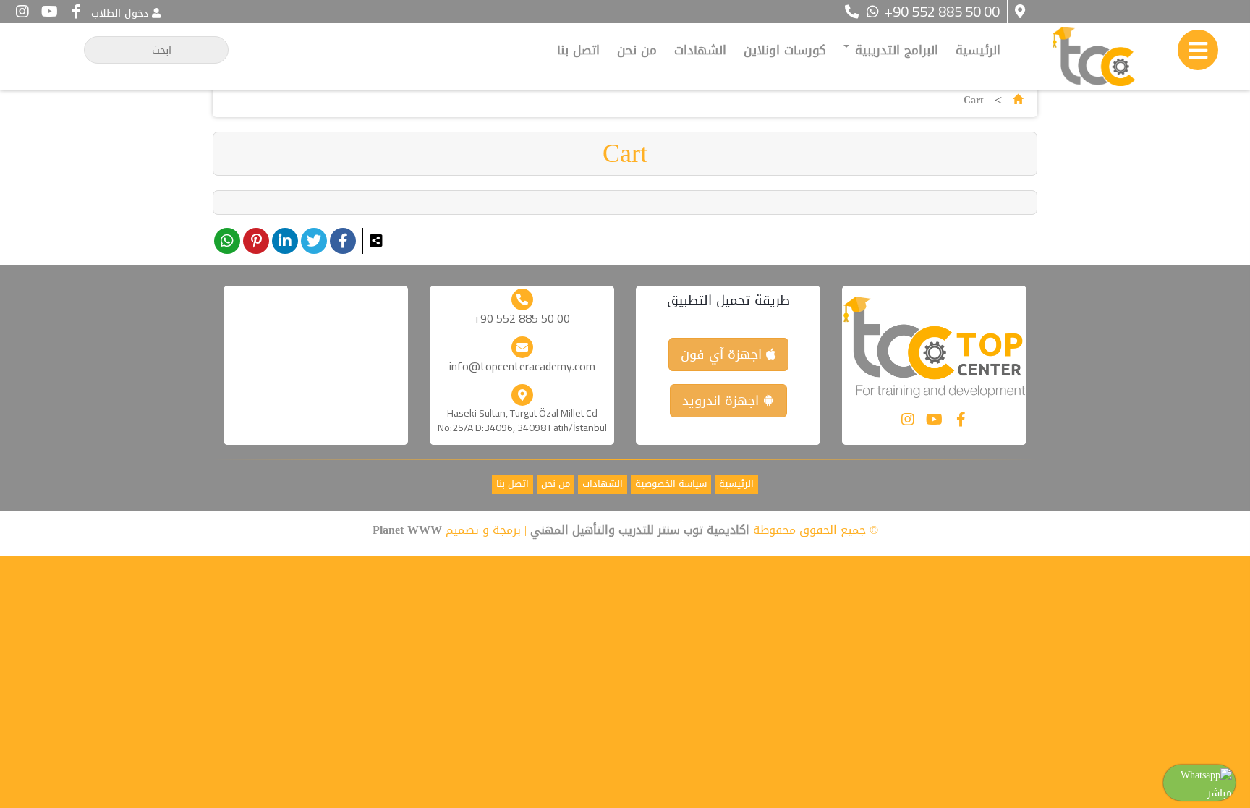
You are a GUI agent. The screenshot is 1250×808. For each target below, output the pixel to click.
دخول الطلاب (120, 13)
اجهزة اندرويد (722, 400)
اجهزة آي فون (723, 354)
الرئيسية (978, 49)
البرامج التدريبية (894, 49)
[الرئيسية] (1018, 100)
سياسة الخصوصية (671, 484)
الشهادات (700, 49)
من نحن (637, 49)
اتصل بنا (578, 49)
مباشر (1219, 793)
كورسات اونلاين (785, 49)
